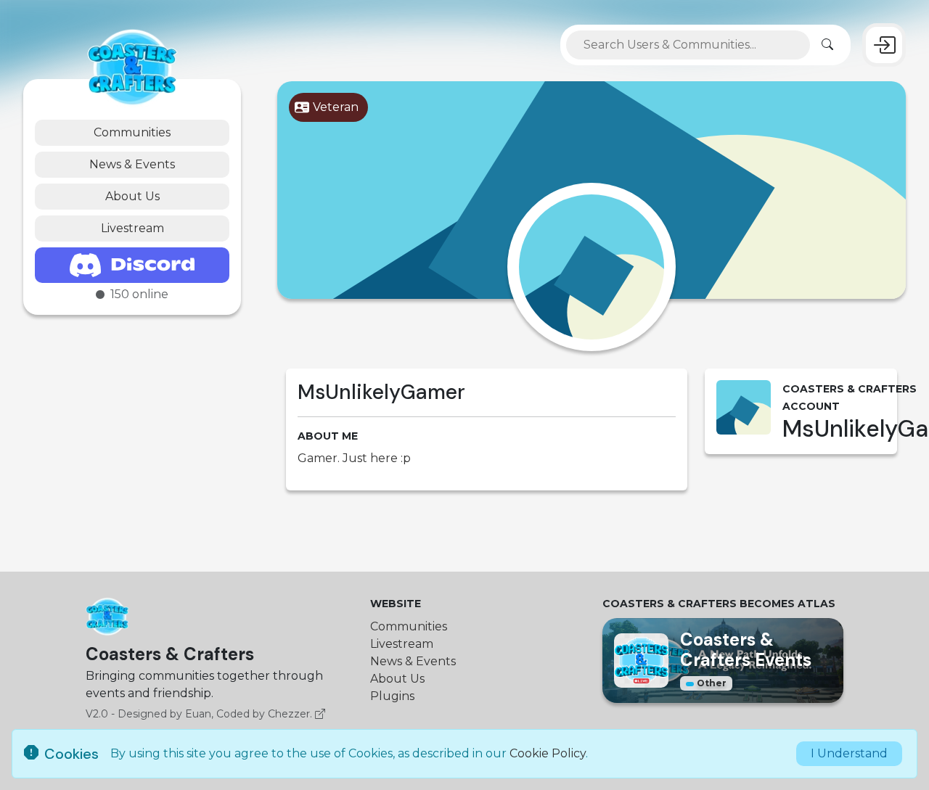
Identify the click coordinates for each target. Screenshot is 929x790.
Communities (132, 132)
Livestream (132, 228)
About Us (132, 196)
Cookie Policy (547, 753)
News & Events (132, 164)
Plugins (392, 696)
